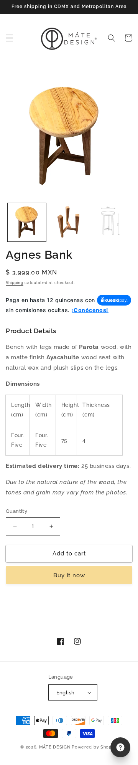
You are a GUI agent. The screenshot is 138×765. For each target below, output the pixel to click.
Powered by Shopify (95, 747)
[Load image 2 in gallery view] (69, 222)
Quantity (16, 511)
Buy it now (69, 575)
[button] (9, 38)
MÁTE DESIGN (55, 747)
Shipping (14, 283)
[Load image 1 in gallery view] (27, 222)
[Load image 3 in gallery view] (111, 222)
